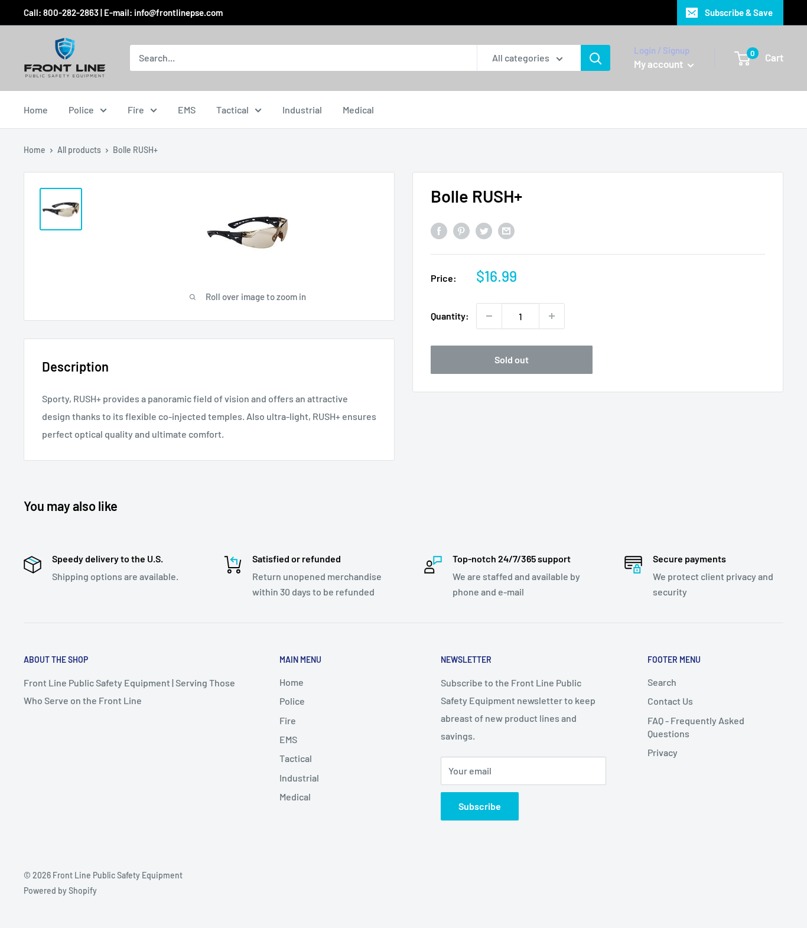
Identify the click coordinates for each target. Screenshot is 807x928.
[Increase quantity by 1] (551, 316)
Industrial (302, 109)
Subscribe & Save (739, 12)
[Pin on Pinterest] (461, 230)
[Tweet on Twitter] (484, 230)
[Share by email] (506, 230)
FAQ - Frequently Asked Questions (695, 727)
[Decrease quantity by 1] (489, 316)
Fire (136, 109)
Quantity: (450, 315)
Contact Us (670, 700)
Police (81, 109)
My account (659, 64)
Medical (358, 109)
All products (79, 150)
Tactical (232, 109)
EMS (187, 109)
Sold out (511, 359)
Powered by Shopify (60, 890)
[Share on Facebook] (439, 230)
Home (36, 109)
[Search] (595, 58)
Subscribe (479, 806)
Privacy (662, 752)
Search (661, 682)
